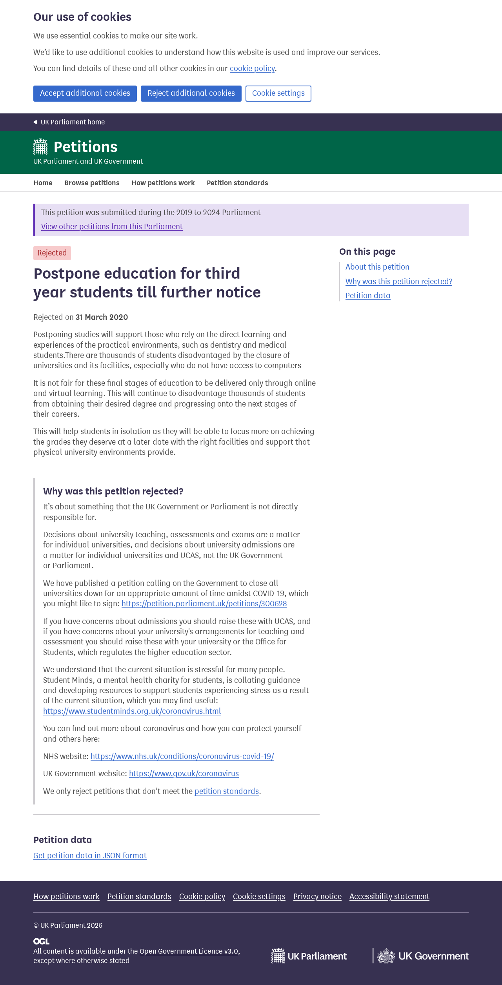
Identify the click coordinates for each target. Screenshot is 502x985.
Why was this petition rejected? (399, 281)
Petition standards (237, 183)
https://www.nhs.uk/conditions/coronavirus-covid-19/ (182, 756)
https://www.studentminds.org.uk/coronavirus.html (132, 711)
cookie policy (252, 68)
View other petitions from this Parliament (112, 226)
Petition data (368, 295)
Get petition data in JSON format (90, 855)
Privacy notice (317, 896)
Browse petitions (92, 183)
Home (43, 183)
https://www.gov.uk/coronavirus (184, 773)
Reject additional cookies (191, 93)
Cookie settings (278, 93)
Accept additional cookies (85, 93)
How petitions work (163, 183)
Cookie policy (202, 896)
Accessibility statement (389, 896)
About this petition (377, 267)
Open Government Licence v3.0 (189, 951)
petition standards (227, 791)
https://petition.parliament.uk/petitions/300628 (204, 603)
